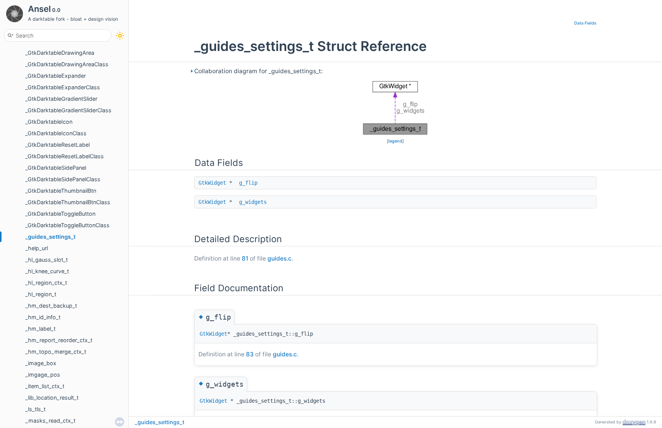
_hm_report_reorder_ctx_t (58, 340)
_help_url (36, 248)
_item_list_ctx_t (44, 386)
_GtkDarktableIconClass (56, 133)
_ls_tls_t (35, 409)
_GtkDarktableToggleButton (60, 213)
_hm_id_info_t (43, 317)
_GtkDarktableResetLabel (57, 144)
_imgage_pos (42, 374)
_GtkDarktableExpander (55, 75)
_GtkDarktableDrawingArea (59, 52)
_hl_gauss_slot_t (46, 259)
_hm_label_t (40, 328)
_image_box (40, 363)
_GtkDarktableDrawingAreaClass (66, 64)
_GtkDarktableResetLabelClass (64, 156)
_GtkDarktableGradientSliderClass (68, 110)
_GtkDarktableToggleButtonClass (67, 225)
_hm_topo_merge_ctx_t (55, 351)
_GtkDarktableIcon (48, 121)
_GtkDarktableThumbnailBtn (60, 190)
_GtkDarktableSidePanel (55, 167)
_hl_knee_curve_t (47, 271)
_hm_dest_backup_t (51, 305)
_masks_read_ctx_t (50, 420)
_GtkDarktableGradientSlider (61, 98)
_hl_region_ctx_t (46, 282)
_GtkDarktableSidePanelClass (62, 179)
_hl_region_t (40, 294)
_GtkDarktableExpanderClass (62, 87)
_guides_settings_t (50, 236)
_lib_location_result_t (52, 397)
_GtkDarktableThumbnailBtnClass (67, 202)
